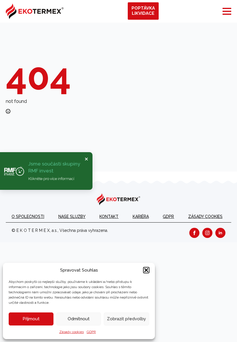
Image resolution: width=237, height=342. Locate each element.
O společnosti (28, 216)
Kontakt (108, 216)
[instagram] (207, 233)
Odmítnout (79, 318)
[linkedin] (220, 233)
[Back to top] (222, 327)
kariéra (141, 216)
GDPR (91, 332)
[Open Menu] (227, 11)
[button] (146, 270)
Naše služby (72, 216)
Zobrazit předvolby (126, 318)
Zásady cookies (71, 332)
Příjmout (31, 318)
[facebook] (194, 233)
